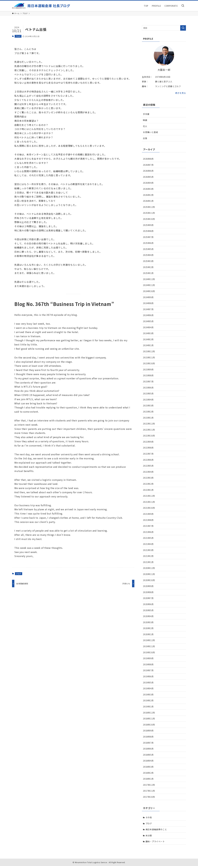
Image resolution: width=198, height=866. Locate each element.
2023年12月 (149, 351)
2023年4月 (148, 399)
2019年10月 (149, 652)
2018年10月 (149, 724)
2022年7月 (148, 453)
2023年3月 (148, 405)
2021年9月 (148, 513)
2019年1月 (148, 706)
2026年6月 (148, 170)
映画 (145, 120)
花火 (145, 126)
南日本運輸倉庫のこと (156, 829)
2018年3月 (148, 766)
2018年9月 (148, 730)
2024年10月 (149, 291)
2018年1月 (148, 778)
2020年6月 (148, 604)
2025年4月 (148, 255)
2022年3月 (148, 477)
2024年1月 (148, 345)
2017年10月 (149, 796)
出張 (145, 138)
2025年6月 (148, 243)
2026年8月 (148, 158)
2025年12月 (149, 207)
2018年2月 (148, 772)
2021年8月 (148, 520)
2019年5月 (148, 682)
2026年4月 (148, 182)
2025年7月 (148, 237)
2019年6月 (148, 676)
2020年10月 (149, 580)
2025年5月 (148, 249)
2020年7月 (148, 598)
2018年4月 (148, 760)
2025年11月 (149, 212)
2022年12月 (149, 423)
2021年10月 (149, 507)
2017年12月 (149, 784)
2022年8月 (148, 447)
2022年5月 (148, 465)
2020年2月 (148, 628)
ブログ (18, 36)
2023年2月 (148, 411)
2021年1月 (148, 562)
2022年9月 (148, 441)
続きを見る (180, 92)
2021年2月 (148, 556)
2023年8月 (148, 375)
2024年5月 (148, 321)
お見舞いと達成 (150, 132)
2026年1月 (148, 200)
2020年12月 (149, 568)
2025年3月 (148, 261)
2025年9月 (148, 225)
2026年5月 (148, 176)
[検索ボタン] (183, 6)
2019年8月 (148, 664)
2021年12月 (149, 495)
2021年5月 (148, 537)
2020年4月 (148, 616)
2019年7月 (148, 670)
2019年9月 (148, 658)
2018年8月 (148, 736)
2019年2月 (148, 700)
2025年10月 (149, 219)
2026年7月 (148, 164)
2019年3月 (148, 694)
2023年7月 (148, 381)
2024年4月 (148, 327)
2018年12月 (149, 712)
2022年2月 (148, 483)
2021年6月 (148, 532)
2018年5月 (148, 754)
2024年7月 (148, 309)
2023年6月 (148, 387)
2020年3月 (148, 622)
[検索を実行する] (183, 28)
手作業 (146, 114)
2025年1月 (148, 273)
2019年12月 (149, 640)
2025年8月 (148, 231)
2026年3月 (148, 188)
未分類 (149, 835)
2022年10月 (149, 435)
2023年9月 (148, 369)
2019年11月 (149, 646)
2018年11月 (149, 718)
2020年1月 (148, 634)
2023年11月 (149, 357)
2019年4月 (148, 688)
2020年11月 (149, 574)
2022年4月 (148, 471)
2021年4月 (148, 544)
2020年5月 (148, 610)
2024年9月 (148, 297)
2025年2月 (148, 267)
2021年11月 (149, 501)
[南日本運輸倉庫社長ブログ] (41, 6)
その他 (149, 817)
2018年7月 (148, 742)
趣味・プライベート (155, 841)
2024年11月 (149, 285)
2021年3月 (148, 550)
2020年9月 (148, 586)
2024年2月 (148, 339)
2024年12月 (149, 279)
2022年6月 (148, 459)
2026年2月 (148, 194)
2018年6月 (148, 748)
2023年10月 (149, 363)
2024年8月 (148, 303)
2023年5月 (148, 393)
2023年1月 (148, 417)
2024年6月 (148, 315)
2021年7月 (148, 525)
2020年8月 (148, 592)
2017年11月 (149, 790)
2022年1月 (148, 489)
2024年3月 (148, 333)
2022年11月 (149, 429)
